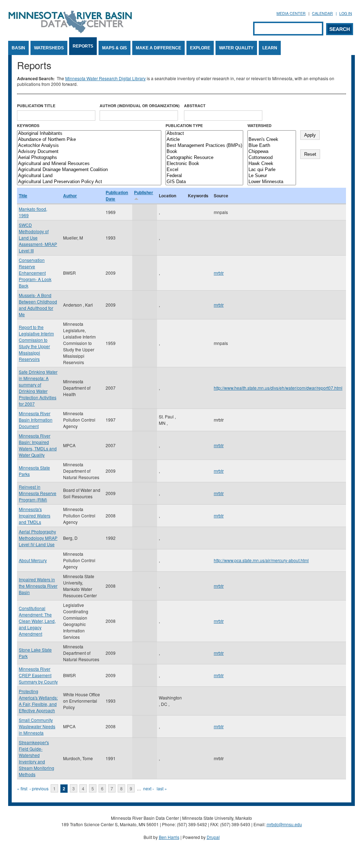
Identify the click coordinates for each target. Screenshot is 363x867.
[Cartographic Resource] (204, 158)
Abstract (195, 105)
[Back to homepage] (70, 31)
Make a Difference (158, 47)
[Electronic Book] (204, 164)
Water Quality (236, 47)
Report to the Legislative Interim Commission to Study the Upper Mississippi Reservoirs (36, 343)
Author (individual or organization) (140, 105)
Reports (83, 46)
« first (22, 788)
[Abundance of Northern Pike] (89, 140)
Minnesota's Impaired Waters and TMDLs (34, 515)
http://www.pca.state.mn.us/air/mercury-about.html (261, 560)
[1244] (272, 134)
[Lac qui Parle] (272, 170)
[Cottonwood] (272, 158)
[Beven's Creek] (272, 140)
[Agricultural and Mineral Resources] (89, 164)
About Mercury (33, 560)
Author (70, 195)
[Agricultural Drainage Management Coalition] (89, 170)
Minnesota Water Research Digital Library (105, 78)
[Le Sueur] (272, 176)
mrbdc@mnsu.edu (284, 824)
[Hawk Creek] (272, 164)
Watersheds (49, 47)
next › (148, 788)
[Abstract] (204, 134)
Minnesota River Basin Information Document (35, 419)
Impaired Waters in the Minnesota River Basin (38, 585)
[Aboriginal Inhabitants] (89, 134)
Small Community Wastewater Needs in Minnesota (37, 726)
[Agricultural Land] (89, 176)
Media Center (291, 13)
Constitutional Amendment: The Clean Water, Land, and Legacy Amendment (37, 621)
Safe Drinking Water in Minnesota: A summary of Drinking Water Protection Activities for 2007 (38, 388)
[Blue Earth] (272, 146)
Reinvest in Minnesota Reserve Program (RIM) (37, 493)
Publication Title (36, 105)
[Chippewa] (272, 152)
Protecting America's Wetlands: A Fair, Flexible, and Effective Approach (38, 700)
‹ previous (39, 788)
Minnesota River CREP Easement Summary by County (38, 675)
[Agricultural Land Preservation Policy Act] (89, 182)
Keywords (28, 125)
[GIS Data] (204, 182)
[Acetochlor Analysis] (89, 146)
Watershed (259, 125)
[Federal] (204, 176)
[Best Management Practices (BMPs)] (204, 146)
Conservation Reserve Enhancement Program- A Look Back (35, 273)
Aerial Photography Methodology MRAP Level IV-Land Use (38, 537)
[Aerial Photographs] (89, 158)
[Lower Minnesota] (272, 182)
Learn (269, 47)
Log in (345, 13)
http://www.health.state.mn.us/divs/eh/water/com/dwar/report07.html (278, 388)
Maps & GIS (114, 47)
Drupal (213, 837)
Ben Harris (169, 837)
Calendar (322, 13)
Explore (200, 47)
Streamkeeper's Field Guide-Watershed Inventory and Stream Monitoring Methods (36, 758)
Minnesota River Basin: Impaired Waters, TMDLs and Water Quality (38, 445)
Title (23, 195)
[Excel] (204, 170)
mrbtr (219, 273)
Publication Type (184, 125)
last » (162, 788)
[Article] (204, 140)
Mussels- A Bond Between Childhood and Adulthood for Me (38, 304)
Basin (18, 47)
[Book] (204, 152)
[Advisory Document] (89, 152)
